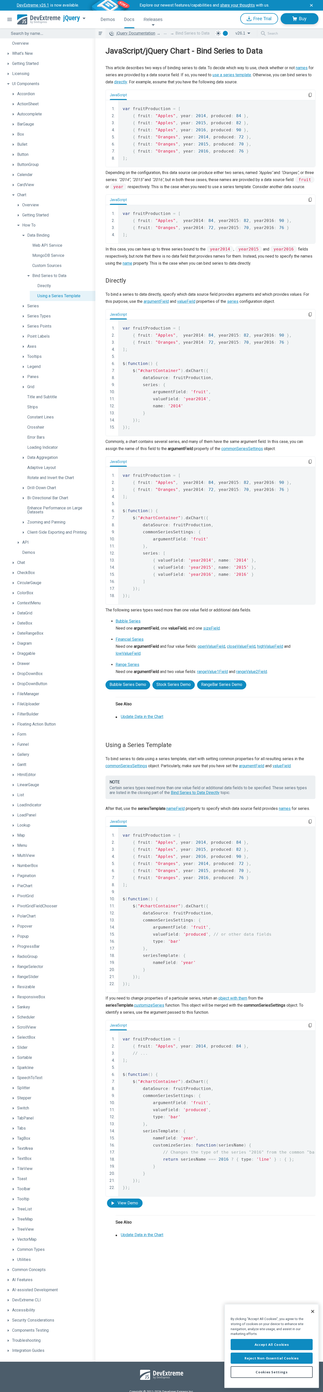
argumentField (156, 301)
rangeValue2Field (251, 671)
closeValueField (241, 646)
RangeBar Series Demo (221, 684)
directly (120, 82)
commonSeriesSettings (242, 448)
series (232, 301)
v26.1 (240, 33)
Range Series (127, 664)
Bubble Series (128, 621)
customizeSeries (149, 1005)
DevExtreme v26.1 (33, 5)
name (127, 263)
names (302, 67)
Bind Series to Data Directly (195, 792)
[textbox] (50, 33)
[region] (271, 1346)
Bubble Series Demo (128, 684)
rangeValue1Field (212, 671)
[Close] (312, 1311)
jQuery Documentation (136, 33)
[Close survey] (311, 5)
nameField (175, 808)
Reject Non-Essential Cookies (272, 1358)
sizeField (211, 628)
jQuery (71, 17)
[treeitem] (50, 43)
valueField (186, 301)
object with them (232, 998)
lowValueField (128, 653)
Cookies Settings (272, 1372)
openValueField (211, 646)
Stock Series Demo (173, 684)
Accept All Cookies (272, 1344)
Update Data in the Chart (142, 716)
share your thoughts (237, 5)
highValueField (270, 646)
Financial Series (130, 639)
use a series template (231, 74)
